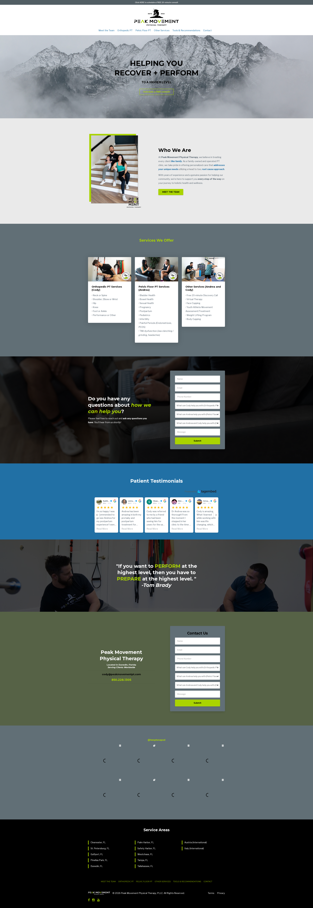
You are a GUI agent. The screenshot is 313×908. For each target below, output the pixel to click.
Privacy (221, 893)
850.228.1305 (121, 680)
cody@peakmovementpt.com (121, 674)
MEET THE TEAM (170, 192)
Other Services (161, 30)
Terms (211, 893)
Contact (207, 30)
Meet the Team (106, 30)
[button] (106, 515)
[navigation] (97, 515)
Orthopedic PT (125, 30)
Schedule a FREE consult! (156, 92)
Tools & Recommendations (186, 30)
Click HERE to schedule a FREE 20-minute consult (156, 2)
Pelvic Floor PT (143, 30)
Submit (197, 441)
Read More (127, 528)
